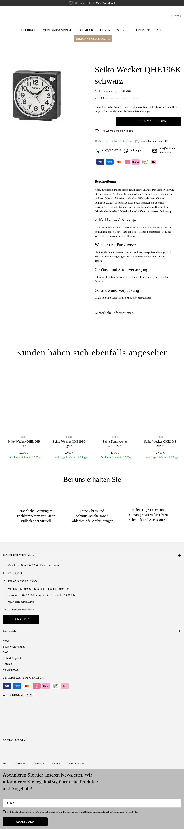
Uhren (105, 30)
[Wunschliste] (166, 16)
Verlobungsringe (57, 30)
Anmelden (25, 821)
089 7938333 (15, 572)
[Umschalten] (179, 181)
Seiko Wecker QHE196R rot (23, 443)
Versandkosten (132, 98)
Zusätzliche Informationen (114, 313)
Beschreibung (105, 181)
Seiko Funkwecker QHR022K (115, 443)
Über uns (143, 30)
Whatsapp (136, 150)
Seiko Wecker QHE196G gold (69, 443)
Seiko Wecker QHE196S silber (160, 443)
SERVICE (123, 30)
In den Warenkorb (151, 121)
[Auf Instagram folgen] (5, 749)
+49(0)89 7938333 (111, 150)
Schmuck (86, 30)
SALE (158, 30)
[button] (176, 16)
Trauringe (27, 30)
